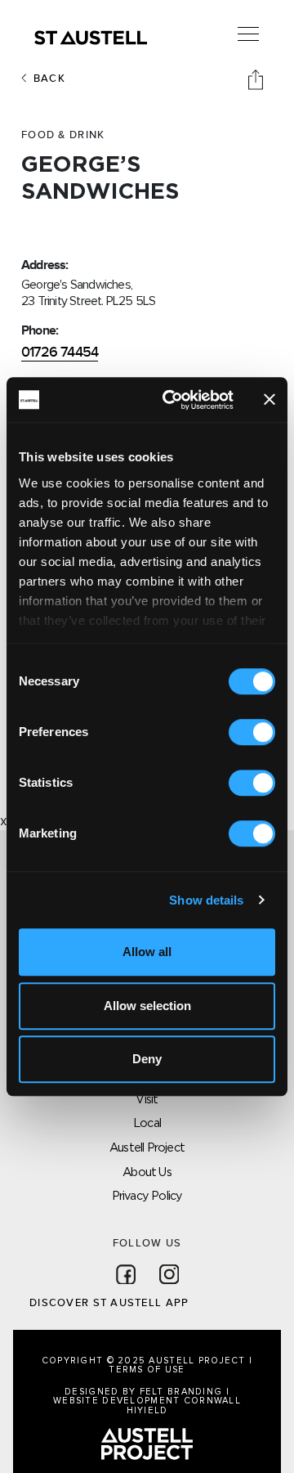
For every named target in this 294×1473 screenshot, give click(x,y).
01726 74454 (59, 352)
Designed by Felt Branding (145, 1391)
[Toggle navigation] (248, 34)
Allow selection (147, 1006)
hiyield (147, 1410)
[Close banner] (269, 400)
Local (147, 1122)
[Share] (257, 78)
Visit (147, 1099)
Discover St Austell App (109, 1302)
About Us (147, 1171)
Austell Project (147, 1147)
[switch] (252, 732)
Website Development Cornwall (147, 1400)
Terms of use (147, 1369)
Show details (206, 900)
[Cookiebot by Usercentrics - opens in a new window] (172, 400)
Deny (147, 1059)
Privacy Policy (147, 1195)
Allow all (147, 952)
